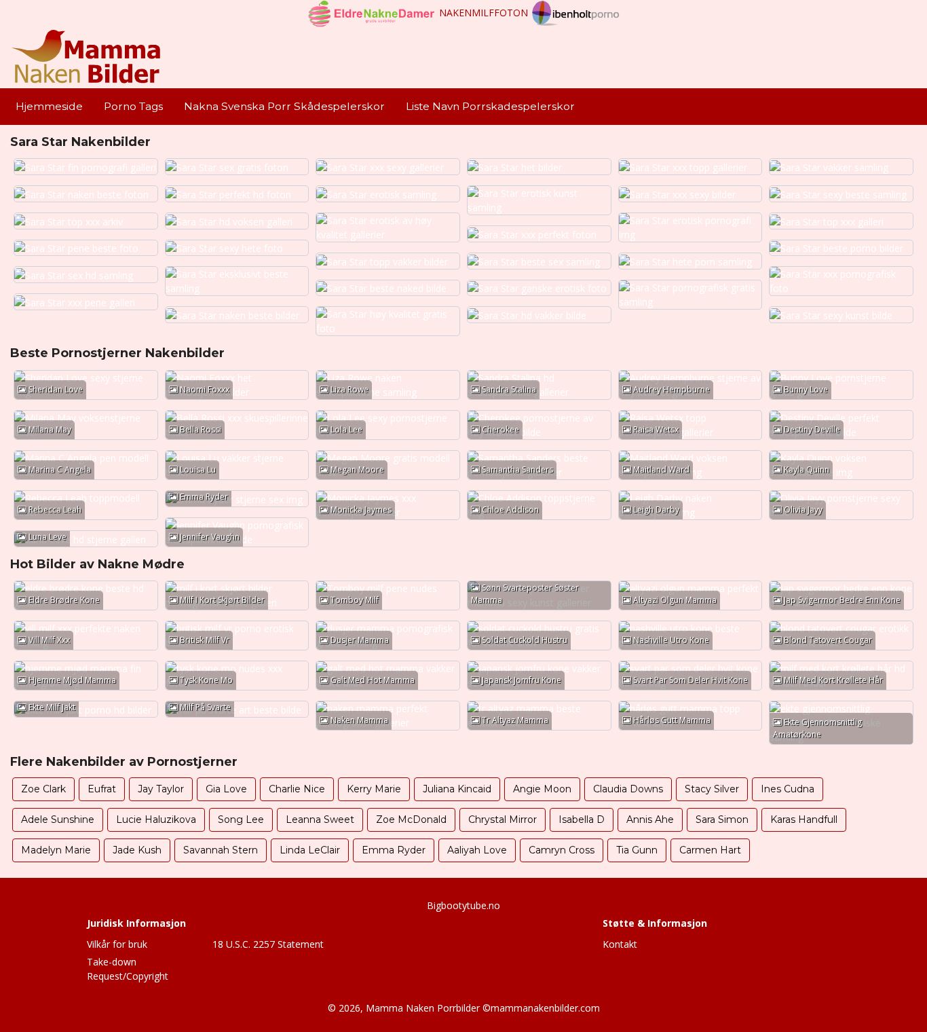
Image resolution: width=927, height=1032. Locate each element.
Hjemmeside (49, 106)
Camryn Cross (561, 850)
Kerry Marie (374, 789)
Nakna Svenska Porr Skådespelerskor (284, 106)
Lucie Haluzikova (156, 819)
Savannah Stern (220, 850)
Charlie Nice (297, 789)
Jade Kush (137, 850)
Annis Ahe (650, 819)
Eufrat (102, 789)
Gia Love (226, 789)
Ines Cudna (787, 789)
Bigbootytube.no (463, 905)
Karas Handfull (803, 819)
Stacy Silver (712, 789)
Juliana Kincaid (457, 789)
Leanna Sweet (320, 819)
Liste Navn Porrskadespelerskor (490, 106)
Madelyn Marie (56, 850)
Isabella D (582, 819)
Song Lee (241, 819)
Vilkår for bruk (117, 944)
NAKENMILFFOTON (483, 12)
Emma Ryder (393, 850)
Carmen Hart (710, 850)
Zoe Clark (43, 789)
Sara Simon (722, 819)
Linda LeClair (310, 850)
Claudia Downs (628, 789)
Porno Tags (133, 106)
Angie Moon (542, 789)
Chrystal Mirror (502, 819)
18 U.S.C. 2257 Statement (268, 944)
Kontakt (620, 944)
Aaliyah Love (477, 850)
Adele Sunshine (57, 819)
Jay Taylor (161, 789)
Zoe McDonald (411, 819)
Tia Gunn (637, 850)
